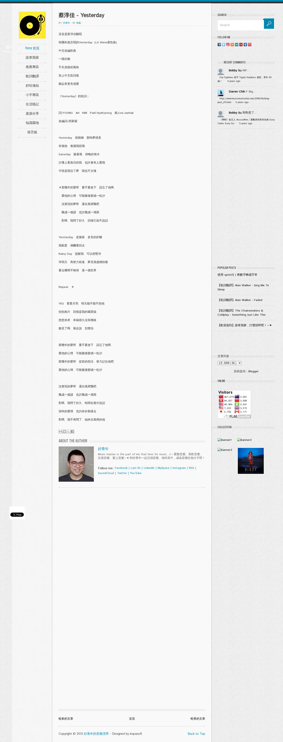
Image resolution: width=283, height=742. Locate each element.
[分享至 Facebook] (72, 431)
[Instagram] (228, 44)
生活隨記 (32, 103)
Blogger (253, 371)
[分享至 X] (68, 431)
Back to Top (196, 734)
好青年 (103, 448)
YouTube (136, 473)
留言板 (32, 131)
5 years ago (242, 102)
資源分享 (32, 113)
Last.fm (136, 468)
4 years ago (233, 81)
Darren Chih (237, 92)
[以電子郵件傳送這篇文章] (60, 431)
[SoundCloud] (254, 44)
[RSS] (232, 44)
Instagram (179, 468)
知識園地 (32, 122)
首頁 (132, 719)
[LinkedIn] (236, 44)
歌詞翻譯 (32, 75)
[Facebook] (219, 44)
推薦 (78, 23)
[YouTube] (249, 44)
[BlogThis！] (64, 431)
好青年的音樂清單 (96, 734)
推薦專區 (32, 66)
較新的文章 (66, 719)
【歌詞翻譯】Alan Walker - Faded (240, 300)
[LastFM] (241, 44)
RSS (191, 468)
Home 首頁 (32, 47)
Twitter (122, 473)
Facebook (121, 468)
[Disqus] (132, 544)
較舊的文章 (198, 719)
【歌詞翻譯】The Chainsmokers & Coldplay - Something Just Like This (242, 313)
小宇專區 (32, 94)
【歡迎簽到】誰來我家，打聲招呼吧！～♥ (244, 325)
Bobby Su (235, 70)
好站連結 (32, 85)
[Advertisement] (246, 198)
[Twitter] (223, 44)
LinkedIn (149, 468)
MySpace (163, 468)
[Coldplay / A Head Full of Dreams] (244, 440)
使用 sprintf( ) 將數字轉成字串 (237, 275)
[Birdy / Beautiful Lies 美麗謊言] (251, 473)
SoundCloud (106, 473)
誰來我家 (32, 57)
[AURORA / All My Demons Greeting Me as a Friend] (224, 440)
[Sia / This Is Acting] (225, 450)
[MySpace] (245, 44)
